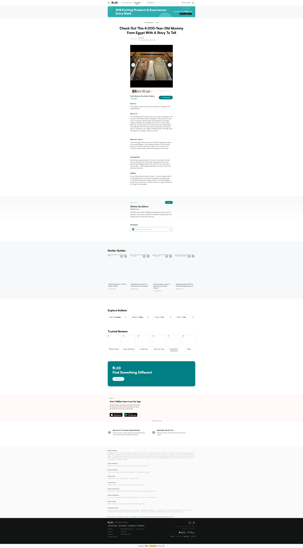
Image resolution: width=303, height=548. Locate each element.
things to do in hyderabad (115, 491)
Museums (127, 516)
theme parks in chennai (143, 472)
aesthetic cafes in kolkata (184, 456)
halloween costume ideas (148, 511)
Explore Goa (111, 476)
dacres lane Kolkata (161, 454)
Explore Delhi (112, 501)
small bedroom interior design (131, 510)
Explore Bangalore (113, 495)
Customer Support (125, 534)
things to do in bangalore (115, 497)
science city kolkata (125, 452)
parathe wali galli (112, 503)
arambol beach (124, 478)
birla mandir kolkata (113, 452)
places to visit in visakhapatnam (132, 491)
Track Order (124, 531)
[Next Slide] (170, 65)
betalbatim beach (134, 478)
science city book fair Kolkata (160, 457)
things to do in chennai (114, 472)
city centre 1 (142, 454)
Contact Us (111, 534)
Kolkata (113, 516)
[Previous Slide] (133, 65)
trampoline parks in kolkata (129, 454)
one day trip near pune (124, 484)
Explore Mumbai (112, 463)
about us (110, 529)
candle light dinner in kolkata (132, 456)
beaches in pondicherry (128, 472)
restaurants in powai (127, 465)
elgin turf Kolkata (117, 456)
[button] (186, 2)
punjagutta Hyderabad (149, 491)
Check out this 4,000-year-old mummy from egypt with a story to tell (156, 516)
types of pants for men (133, 511)
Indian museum (134, 516)
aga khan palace (112, 484)
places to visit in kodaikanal (148, 497)
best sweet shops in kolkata (167, 456)
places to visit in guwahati (140, 452)
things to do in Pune (138, 484)
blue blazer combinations (148, 510)
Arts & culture (119, 516)
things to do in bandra (141, 465)
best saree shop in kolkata (130, 457)
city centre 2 (150, 454)
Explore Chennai (113, 470)
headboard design (162, 511)
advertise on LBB (112, 536)
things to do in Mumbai (114, 465)
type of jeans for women (174, 510)
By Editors (141, 38)
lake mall (118, 454)
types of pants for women (175, 511)
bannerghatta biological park (131, 497)
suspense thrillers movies (114, 510)
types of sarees (161, 510)
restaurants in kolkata (155, 452)
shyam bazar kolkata (181, 452)
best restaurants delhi (139, 503)
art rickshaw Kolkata (174, 454)
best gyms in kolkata (145, 457)
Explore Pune (112, 482)
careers (110, 531)
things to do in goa (113, 478)
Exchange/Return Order (127, 529)
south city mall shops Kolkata (150, 456)
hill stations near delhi (125, 503)
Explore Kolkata (112, 450)
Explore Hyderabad (113, 489)
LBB (108, 516)
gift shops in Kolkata (168, 452)
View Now (118, 379)
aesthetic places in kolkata (178, 457)
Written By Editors (139, 206)
